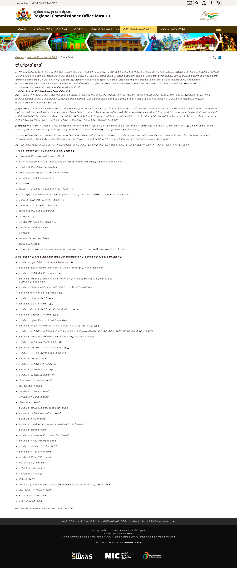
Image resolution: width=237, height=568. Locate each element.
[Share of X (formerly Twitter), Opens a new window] (215, 57)
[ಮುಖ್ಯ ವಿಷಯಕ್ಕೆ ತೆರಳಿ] (189, 2)
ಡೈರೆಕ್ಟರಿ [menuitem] (61, 29)
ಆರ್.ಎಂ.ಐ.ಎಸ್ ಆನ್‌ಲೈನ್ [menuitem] (172, 29)
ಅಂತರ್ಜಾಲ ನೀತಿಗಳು (88, 521)
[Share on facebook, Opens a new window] (210, 57)
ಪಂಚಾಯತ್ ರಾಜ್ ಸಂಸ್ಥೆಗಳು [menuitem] (104, 29)
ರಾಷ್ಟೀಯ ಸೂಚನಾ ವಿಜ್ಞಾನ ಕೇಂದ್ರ (118, 533)
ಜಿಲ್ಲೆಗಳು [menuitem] (79, 29)
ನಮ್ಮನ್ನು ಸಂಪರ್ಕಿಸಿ (114, 521)
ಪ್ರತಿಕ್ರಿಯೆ (67, 521)
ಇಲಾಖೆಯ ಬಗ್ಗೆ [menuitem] (42, 29)
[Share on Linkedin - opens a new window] (220, 57)
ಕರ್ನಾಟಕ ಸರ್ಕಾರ (22, 3)
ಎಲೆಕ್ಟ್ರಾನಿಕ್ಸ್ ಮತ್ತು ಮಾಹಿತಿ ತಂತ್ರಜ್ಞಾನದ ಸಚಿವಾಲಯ (87, 537)
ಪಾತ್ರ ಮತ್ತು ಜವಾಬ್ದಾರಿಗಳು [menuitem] (138, 29)
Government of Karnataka (44, 3)
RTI (174, 521)
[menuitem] (197, 3)
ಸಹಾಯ (133, 521)
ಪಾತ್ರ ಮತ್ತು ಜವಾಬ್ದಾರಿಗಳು (42, 57)
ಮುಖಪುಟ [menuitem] (22, 29)
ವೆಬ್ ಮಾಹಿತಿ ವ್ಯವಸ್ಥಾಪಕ (155, 521)
